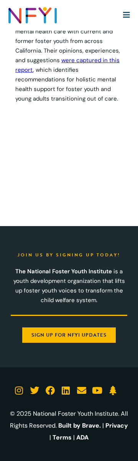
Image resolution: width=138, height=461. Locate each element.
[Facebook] (50, 390)
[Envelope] (81, 390)
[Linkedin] (65, 390)
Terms (62, 437)
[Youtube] (97, 390)
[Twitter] (34, 390)
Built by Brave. (79, 425)
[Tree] (112, 390)
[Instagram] (19, 390)
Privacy (116, 425)
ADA (82, 437)
